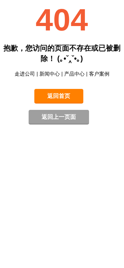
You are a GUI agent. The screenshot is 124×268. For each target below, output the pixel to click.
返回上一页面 (59, 117)
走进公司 (25, 74)
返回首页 (58, 96)
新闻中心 (49, 74)
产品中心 (74, 74)
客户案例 (99, 74)
